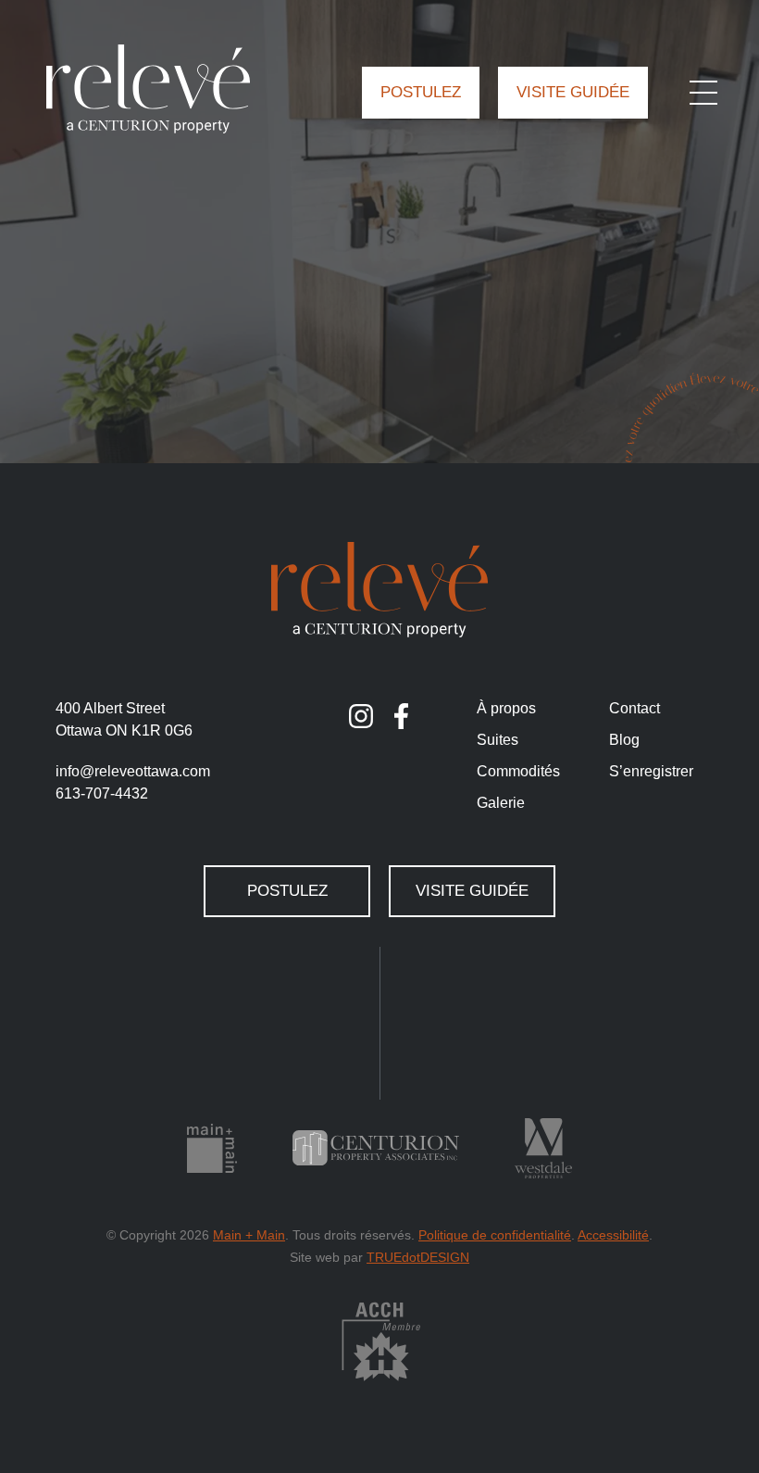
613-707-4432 (102, 793)
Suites (497, 740)
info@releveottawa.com (133, 771)
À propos (506, 708)
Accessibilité (613, 1235)
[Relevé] (148, 88)
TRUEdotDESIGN (418, 1257)
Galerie (501, 803)
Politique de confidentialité (494, 1235)
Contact (634, 708)
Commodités (518, 771)
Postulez (420, 92)
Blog (624, 740)
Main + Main (249, 1235)
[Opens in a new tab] (361, 716)
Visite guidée (572, 92)
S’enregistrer (651, 771)
